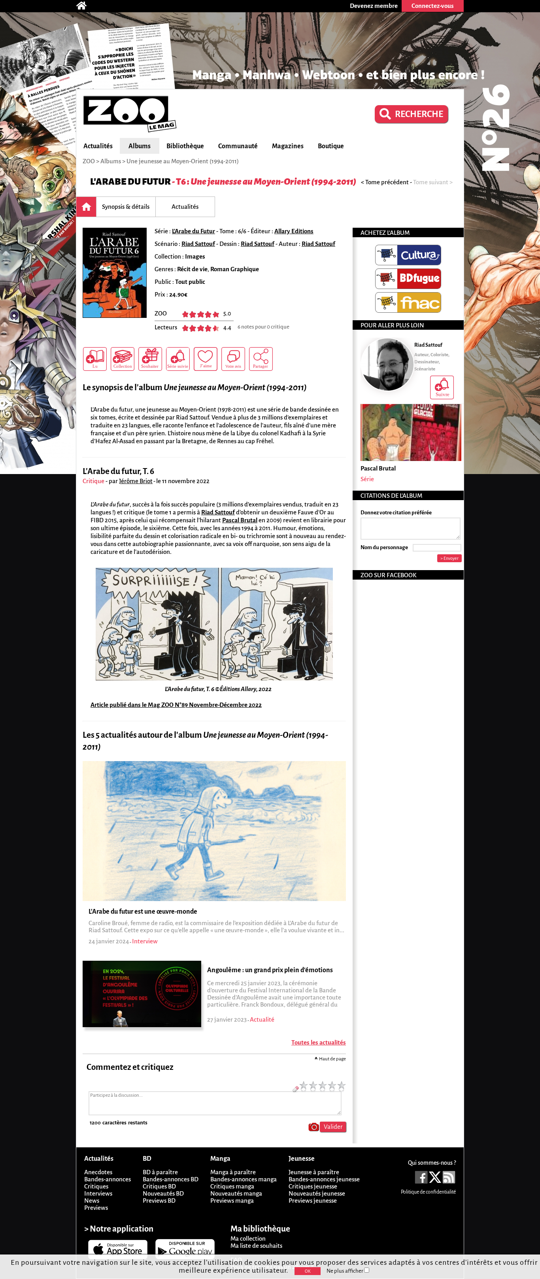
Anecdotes (98, 1172)
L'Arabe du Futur (130, 182)
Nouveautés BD (163, 1193)
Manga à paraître (233, 1172)
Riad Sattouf (198, 243)
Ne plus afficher (345, 1271)
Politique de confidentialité (428, 1192)
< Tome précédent (385, 182)
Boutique (331, 146)
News (91, 1200)
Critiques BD (159, 1186)
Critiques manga (232, 1186)
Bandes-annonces (107, 1179)
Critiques (96, 1186)
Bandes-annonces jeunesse (324, 1179)
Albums (139, 146)
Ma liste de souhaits (256, 1245)
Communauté (238, 146)
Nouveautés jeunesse (317, 1193)
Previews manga (232, 1200)
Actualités (98, 146)
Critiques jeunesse (313, 1186)
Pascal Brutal (239, 520)
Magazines (288, 146)
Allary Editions (293, 231)
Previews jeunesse (313, 1200)
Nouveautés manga (236, 1193)
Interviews (98, 1193)
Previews (96, 1207)
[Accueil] (85, 6)
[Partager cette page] (261, 359)
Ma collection (248, 1238)
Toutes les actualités (318, 1042)
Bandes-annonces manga (243, 1179)
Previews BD (159, 1200)
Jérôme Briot (136, 481)
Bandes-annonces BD (170, 1179)
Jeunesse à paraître (314, 1172)
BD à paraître (160, 1172)
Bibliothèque (185, 146)
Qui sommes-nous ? (432, 1163)
